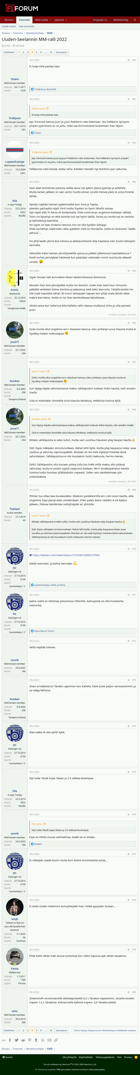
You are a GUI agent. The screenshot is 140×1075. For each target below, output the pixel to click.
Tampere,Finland (17, 399)
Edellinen (9, 52)
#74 (134, 726)
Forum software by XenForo (70, 1064)
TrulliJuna (15, 118)
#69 (134, 489)
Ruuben (15, 381)
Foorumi (24, 20)
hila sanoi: (37, 823)
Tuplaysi (15, 509)
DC (14, 568)
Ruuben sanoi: (39, 419)
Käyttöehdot (86, 1057)
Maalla (22, 215)
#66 (134, 322)
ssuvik (15, 660)
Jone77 (14, 342)
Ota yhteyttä (69, 1057)
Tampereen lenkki (16, 308)
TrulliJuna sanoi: (40, 152)
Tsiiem (15, 79)
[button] (50, 19)
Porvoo (22, 983)
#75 (134, 772)
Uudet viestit (9, 26)
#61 (134, 60)
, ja (49, 585)
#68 (134, 409)
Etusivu (9, 20)
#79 (134, 949)
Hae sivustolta (26, 26)
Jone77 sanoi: (39, 371)
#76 (134, 814)
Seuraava (61, 52)
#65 (134, 270)
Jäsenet (59, 20)
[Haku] (134, 19)
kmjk (14, 919)
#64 (134, 181)
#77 (134, 854)
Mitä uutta (41, 20)
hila (14, 200)
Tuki (119, 1057)
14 (50, 52)
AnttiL (7, 45)
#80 (134, 992)
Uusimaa (21, 940)
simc (15, 1011)
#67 (134, 362)
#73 (134, 680)
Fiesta (14, 968)
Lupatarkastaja (14, 161)
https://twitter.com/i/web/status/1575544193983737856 (66, 555)
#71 (134, 594)
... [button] (45, 52)
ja (45, 89)
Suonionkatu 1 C (17, 586)
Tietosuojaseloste (105, 1057)
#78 (134, 900)
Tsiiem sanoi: (38, 108)
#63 (134, 142)
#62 (134, 99)
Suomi (8, 1057)
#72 (134, 641)
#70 (134, 548)
